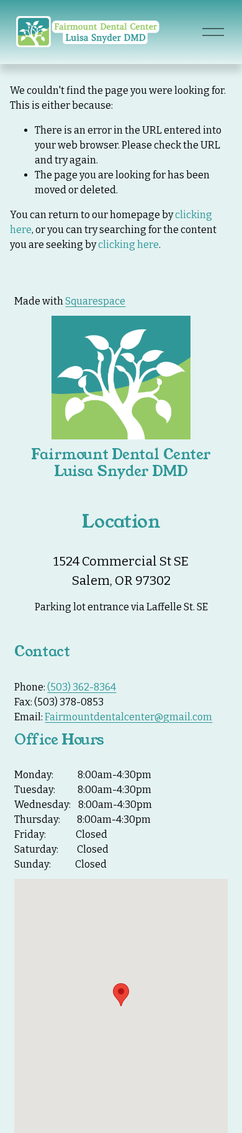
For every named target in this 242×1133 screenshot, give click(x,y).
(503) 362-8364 (81, 687)
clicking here (128, 244)
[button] (121, 994)
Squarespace (95, 301)
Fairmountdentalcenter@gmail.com (128, 717)
